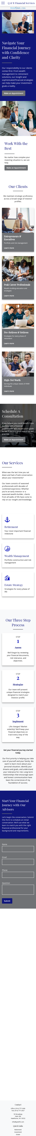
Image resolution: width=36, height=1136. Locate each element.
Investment (18, 1132)
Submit (7, 901)
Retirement (18, 1130)
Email (4, 857)
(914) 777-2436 (20, 1108)
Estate (18, 1134)
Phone (4, 870)
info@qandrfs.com (18, 1122)
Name (4, 844)
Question (6, 883)
